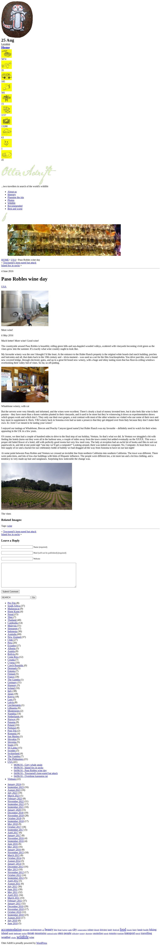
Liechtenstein (14, 705)
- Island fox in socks (28, 767)
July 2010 (12, 920)
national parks (52, 933)
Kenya (11, 696)
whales (13, 937)
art (43, 930)
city (74, 929)
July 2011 (12, 886)
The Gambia (14, 679)
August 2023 (14, 790)
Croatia (11, 659)
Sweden (12, 750)
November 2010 (16, 909)
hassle (140, 930)
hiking (152, 929)
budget (64, 930)
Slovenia (12, 742)
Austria (11, 651)
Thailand (12, 620)
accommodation (11, 929)
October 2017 (14, 827)
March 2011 (13, 898)
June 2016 (13, 844)
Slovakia (12, 739)
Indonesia (13, 631)
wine (9, 526)
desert (96, 930)
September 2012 (16, 878)
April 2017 (13, 832)
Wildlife (11, 203)
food (123, 929)
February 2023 (15, 798)
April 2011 (13, 895)
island (4, 933)
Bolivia (11, 654)
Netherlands (14, 716)
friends (129, 930)
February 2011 (15, 900)
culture (90, 930)
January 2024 (14, 784)
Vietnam (12, 779)
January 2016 (14, 849)
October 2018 (14, 818)
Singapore (13, 628)
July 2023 (12, 793)
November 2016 (16, 838)
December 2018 (15, 812)
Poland (11, 725)
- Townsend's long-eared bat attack (36, 773)
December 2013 (15, 866)
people (67, 933)
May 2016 (13, 846)
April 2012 (13, 881)
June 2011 (13, 889)
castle (70, 930)
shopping (89, 933)
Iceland (11, 688)
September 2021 (16, 807)
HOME (5, 259)
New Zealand (15, 637)
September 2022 (16, 804)
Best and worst (15, 208)
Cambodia (13, 623)
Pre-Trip (12, 603)
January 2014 (14, 863)
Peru (10, 642)
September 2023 (16, 787)
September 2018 (16, 821)
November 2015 (16, 852)
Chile (11, 640)
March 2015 (14, 855)
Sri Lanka (13, 747)
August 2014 (14, 861)
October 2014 (14, 858)
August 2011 (14, 883)
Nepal (11, 614)
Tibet (10, 617)
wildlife (23, 937)
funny (134, 930)
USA (13, 259)
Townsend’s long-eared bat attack (19, 262)
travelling (146, 933)
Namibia (12, 713)
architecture (36, 929)
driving (103, 929)
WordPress (41, 943)
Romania (12, 733)
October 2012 (14, 875)
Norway (12, 719)
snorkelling (98, 933)
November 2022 (16, 801)
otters (60, 933)
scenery (82, 933)
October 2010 (14, 912)
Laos (10, 699)
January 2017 (14, 835)
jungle (11, 933)
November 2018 (16, 815)
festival (116, 930)
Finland (12, 674)
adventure (26, 930)
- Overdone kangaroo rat (31, 776)
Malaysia (12, 625)
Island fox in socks (10, 265)
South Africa (14, 605)
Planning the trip (16, 197)
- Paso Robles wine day (30, 770)
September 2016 (16, 841)
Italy (10, 691)
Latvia (11, 702)
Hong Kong (14, 611)
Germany (12, 682)
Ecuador (12, 645)
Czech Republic (16, 665)
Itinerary (12, 194)
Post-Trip (12, 730)
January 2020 (14, 810)
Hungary (12, 685)
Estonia (12, 671)
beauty (49, 929)
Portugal (12, 728)
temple (106, 933)
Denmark (12, 668)
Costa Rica (13, 657)
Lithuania (13, 708)
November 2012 (16, 872)
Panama (12, 722)
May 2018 (13, 824)
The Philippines (16, 759)
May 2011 (13, 892)
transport (129, 933)
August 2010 (14, 917)
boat (60, 930)
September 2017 (16, 829)
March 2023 (14, 795)
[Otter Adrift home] (17, 37)
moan (30, 933)
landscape (17, 933)
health (146, 930)
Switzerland (14, 753)
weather (6, 937)
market (24, 933)
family (110, 930)
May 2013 (13, 869)
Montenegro (14, 711)
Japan (11, 693)
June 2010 (13, 923)
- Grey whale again (28, 764)
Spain (11, 745)
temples (113, 933)
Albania (12, 648)
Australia (12, 634)
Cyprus (11, 662)
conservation (82, 930)
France (11, 676)
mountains (40, 933)
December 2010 (15, 906)
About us (12, 191)
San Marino (14, 736)
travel (138, 933)
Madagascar (14, 608)
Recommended (15, 206)
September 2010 (16, 915)
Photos (11, 200)
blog (55, 930)
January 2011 (14, 903)
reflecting (75, 933)
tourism (120, 933)
